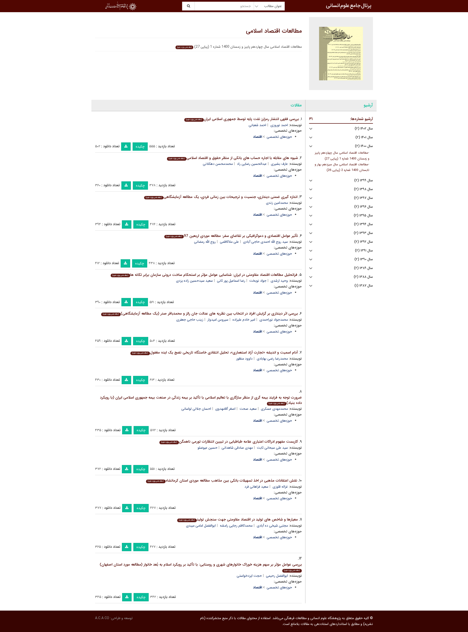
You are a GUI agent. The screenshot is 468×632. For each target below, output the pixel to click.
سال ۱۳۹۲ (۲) (363, 241)
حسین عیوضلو (207, 447)
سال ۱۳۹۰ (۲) (363, 259)
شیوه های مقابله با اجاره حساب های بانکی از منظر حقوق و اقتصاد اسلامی (233, 158)
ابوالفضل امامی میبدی (201, 525)
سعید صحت (248, 408)
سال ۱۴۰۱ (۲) (364, 137)
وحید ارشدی (279, 280)
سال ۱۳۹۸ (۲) (363, 189)
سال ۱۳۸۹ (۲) (363, 268)
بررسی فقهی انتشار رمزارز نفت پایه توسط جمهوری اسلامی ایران (242, 119)
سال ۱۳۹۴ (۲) (363, 224)
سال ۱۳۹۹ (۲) (363, 180)
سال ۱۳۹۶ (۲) (363, 206)
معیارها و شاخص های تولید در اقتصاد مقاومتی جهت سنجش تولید (238, 519)
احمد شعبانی (257, 125)
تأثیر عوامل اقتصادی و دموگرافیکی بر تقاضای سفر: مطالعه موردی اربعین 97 (232, 236)
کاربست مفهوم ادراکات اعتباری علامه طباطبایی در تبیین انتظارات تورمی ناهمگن (229, 442)
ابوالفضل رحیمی (277, 575)
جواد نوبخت (257, 280)
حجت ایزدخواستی (249, 575)
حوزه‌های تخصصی (279, 136)
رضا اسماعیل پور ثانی (231, 280)
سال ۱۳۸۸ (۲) (363, 276)
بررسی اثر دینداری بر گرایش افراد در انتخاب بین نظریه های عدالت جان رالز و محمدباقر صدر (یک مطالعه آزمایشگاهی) (200, 313)
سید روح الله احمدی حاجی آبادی (265, 241)
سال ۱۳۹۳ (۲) (363, 233)
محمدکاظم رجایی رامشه (236, 525)
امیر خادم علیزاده (244, 319)
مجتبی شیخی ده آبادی (272, 525)
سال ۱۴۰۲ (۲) (364, 128)
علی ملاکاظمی (229, 241)
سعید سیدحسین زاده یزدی (194, 280)
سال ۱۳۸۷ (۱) (363, 285)
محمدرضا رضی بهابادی (272, 358)
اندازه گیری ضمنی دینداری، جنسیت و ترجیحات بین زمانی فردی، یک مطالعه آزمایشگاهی (221, 197)
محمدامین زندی (277, 202)
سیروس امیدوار (217, 319)
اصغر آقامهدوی (225, 408)
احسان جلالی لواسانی (196, 408)
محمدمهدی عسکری (274, 408)
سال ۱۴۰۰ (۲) (364, 146)
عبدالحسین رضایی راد (252, 164)
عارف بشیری (279, 164)
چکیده (140, 146)
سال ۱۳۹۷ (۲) (363, 198)
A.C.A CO (102, 618)
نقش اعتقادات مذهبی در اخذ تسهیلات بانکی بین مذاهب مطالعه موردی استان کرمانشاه (222, 480)
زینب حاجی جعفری (189, 319)
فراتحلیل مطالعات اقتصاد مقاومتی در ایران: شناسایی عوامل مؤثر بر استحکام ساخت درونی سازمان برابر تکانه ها (204, 275)
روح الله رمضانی (205, 241)
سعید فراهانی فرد (256, 486)
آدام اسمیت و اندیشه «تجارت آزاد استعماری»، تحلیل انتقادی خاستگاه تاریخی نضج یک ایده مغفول (215, 352)
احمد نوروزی (279, 125)
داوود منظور (244, 358)
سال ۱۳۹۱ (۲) (364, 250)
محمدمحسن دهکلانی (218, 164)
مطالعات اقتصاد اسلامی (274, 31)
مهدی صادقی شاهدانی (237, 447)
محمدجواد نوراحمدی (273, 319)
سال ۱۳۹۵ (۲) (363, 215)
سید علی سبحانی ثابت (272, 447)
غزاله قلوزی (280, 486)
